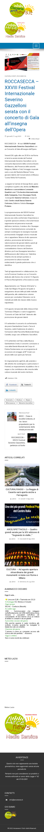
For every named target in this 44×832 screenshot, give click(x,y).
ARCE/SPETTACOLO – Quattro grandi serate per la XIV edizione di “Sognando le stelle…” (22, 532)
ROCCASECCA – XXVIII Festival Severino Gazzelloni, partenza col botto (16, 440)
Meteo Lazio (9, 707)
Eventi (13, 76)
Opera (28, 400)
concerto (10, 400)
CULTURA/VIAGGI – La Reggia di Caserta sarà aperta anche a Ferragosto (22, 492)
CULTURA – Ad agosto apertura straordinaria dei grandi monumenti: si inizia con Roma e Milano (22, 573)
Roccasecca (21, 76)
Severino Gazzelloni (26, 403)
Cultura (8, 76)
